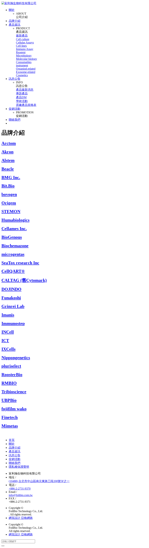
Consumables (23, 62)
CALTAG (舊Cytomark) (24, 280)
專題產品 (22, 93)
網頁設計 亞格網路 (21, 517)
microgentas (12, 254)
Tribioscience (13, 391)
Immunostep (13, 323)
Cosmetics (22, 75)
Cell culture (22, 39)
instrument (22, 65)
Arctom (8, 143)
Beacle (7, 169)
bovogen (9, 194)
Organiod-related (25, 68)
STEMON (10, 211)
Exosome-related (25, 72)
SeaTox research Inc (20, 262)
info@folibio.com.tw (21, 495)
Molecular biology (26, 58)
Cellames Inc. (14, 228)
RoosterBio (11, 374)
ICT (5, 340)
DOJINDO (11, 289)
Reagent (20, 52)
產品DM (21, 97)
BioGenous (11, 237)
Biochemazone (15, 245)
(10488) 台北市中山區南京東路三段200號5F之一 (39, 481)
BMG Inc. (10, 177)
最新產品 (22, 35)
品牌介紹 (14, 20)
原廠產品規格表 (26, 104)
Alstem (8, 160)
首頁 (12, 440)
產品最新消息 (24, 89)
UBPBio (9, 400)
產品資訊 (14, 24)
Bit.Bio (8, 185)
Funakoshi (11, 297)
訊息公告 (14, 78)
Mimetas (9, 426)
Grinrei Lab (12, 306)
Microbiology (24, 55)
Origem (8, 203)
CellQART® (13, 271)
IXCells (8, 349)
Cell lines (21, 45)
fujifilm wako (14, 408)
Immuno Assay (24, 49)
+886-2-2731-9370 (20, 488)
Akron (7, 151)
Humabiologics (15, 220)
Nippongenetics (15, 357)
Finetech (9, 417)
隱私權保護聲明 (19, 466)
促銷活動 (14, 108)
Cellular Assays (25, 42)
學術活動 (22, 101)
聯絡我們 (14, 119)
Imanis (7, 314)
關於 (12, 9)
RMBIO (9, 383)
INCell (7, 332)
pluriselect (11, 366)
